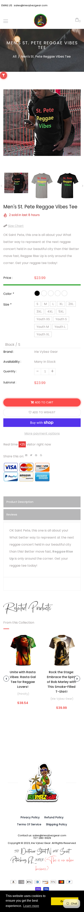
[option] (42, 122)
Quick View (23, 662)
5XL (61, 311)
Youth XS (43, 319)
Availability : (12, 361)
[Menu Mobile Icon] (5, 21)
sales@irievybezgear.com (30, 5)
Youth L (60, 326)
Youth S (61, 319)
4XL (50, 311)
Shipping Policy (56, 824)
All (14, 56)
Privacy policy (30, 817)
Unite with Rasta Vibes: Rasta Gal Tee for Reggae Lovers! (23, 679)
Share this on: (13, 456)
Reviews (11, 514)
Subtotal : (9, 382)
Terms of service (29, 824)
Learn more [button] (31, 906)
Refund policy (53, 817)
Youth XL (43, 334)
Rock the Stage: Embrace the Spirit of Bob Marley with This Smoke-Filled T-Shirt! (61, 682)
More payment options (42, 433)
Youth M (43, 326)
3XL (39, 311)
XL (61, 304)
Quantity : (10, 371)
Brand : (8, 351)
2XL (70, 304)
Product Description (19, 502)
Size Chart (16, 226)
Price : (8, 278)
